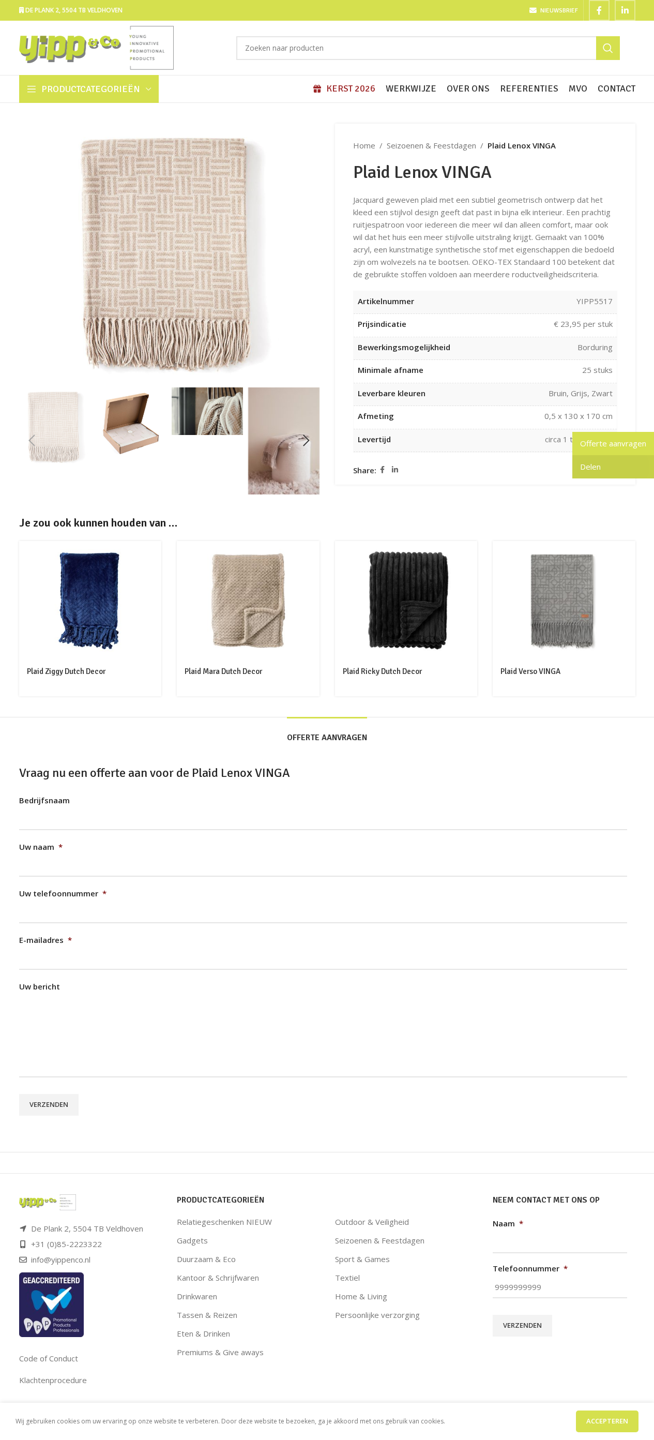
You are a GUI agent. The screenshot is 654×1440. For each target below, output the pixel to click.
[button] (32, 441)
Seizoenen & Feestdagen (431, 145)
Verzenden (48, 1104)
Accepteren (607, 1421)
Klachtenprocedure (53, 1380)
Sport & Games (362, 1259)
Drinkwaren (197, 1296)
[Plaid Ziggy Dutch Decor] (90, 600)
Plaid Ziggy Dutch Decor (66, 671)
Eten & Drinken (203, 1333)
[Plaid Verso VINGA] (564, 600)
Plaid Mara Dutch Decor (223, 671)
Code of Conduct (48, 1358)
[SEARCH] (608, 48)
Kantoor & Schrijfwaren (218, 1277)
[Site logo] (96, 47)
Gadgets (192, 1240)
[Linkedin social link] (625, 10)
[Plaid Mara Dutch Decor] (248, 600)
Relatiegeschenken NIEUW (224, 1222)
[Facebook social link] (599, 10)
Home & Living (361, 1296)
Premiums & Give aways (220, 1352)
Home (364, 145)
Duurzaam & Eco (206, 1259)
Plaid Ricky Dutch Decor (382, 671)
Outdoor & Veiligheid (372, 1222)
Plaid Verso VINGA (530, 671)
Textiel (347, 1277)
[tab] (327, 732)
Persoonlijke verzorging (377, 1315)
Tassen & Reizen (207, 1315)
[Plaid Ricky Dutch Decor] (406, 600)
